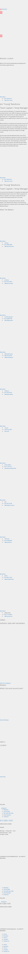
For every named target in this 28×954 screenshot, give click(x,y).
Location (5, 939)
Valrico (5, 937)
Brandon (5, 936)
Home (5, 934)
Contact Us (6, 941)
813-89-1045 (6, 820)
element (3, 9)
